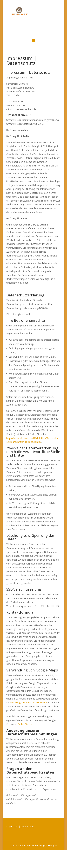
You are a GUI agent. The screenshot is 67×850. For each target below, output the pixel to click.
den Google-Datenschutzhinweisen (28, 702)
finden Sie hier (25, 724)
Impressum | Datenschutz (20, 826)
